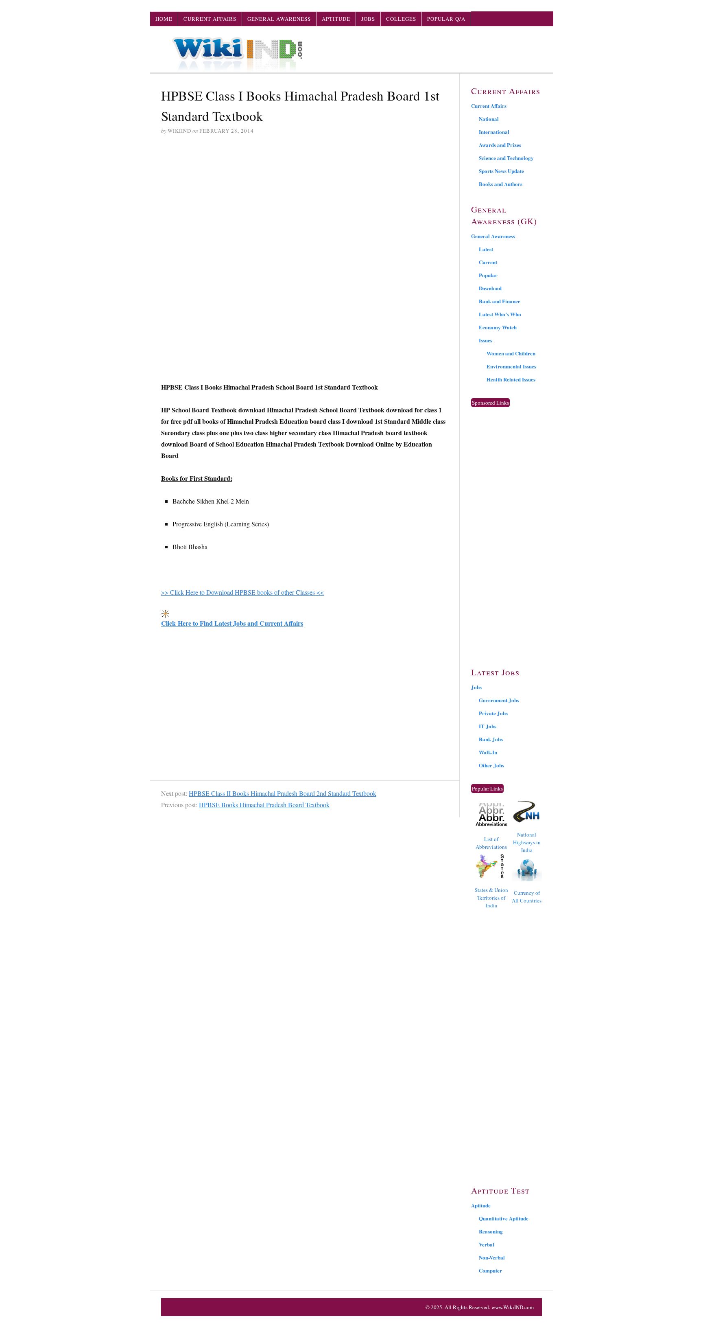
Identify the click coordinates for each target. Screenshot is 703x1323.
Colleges (401, 18)
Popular (488, 275)
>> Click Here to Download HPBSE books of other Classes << (242, 592)
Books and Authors (500, 184)
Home (163, 18)
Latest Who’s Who (500, 314)
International (494, 132)
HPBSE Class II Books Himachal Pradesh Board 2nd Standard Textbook (282, 793)
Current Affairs (209, 18)
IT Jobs (487, 726)
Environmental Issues (511, 366)
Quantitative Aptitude (503, 1218)
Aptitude (336, 18)
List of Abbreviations (491, 842)
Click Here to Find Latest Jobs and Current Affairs (232, 623)
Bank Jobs (491, 739)
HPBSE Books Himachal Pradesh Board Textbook (264, 804)
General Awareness (279, 18)
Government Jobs (499, 700)
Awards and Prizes (500, 145)
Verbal (486, 1244)
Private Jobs (493, 713)
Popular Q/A (446, 18)
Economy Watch (498, 327)
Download (490, 288)
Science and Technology (506, 158)
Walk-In (488, 752)
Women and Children (511, 353)
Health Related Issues (511, 379)
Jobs (368, 18)
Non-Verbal (492, 1257)
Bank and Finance (499, 301)
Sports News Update (501, 171)
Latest (486, 249)
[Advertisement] (304, 204)
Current (488, 262)
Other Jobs (491, 765)
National (489, 119)
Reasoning (491, 1231)
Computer (490, 1270)
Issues (485, 340)
